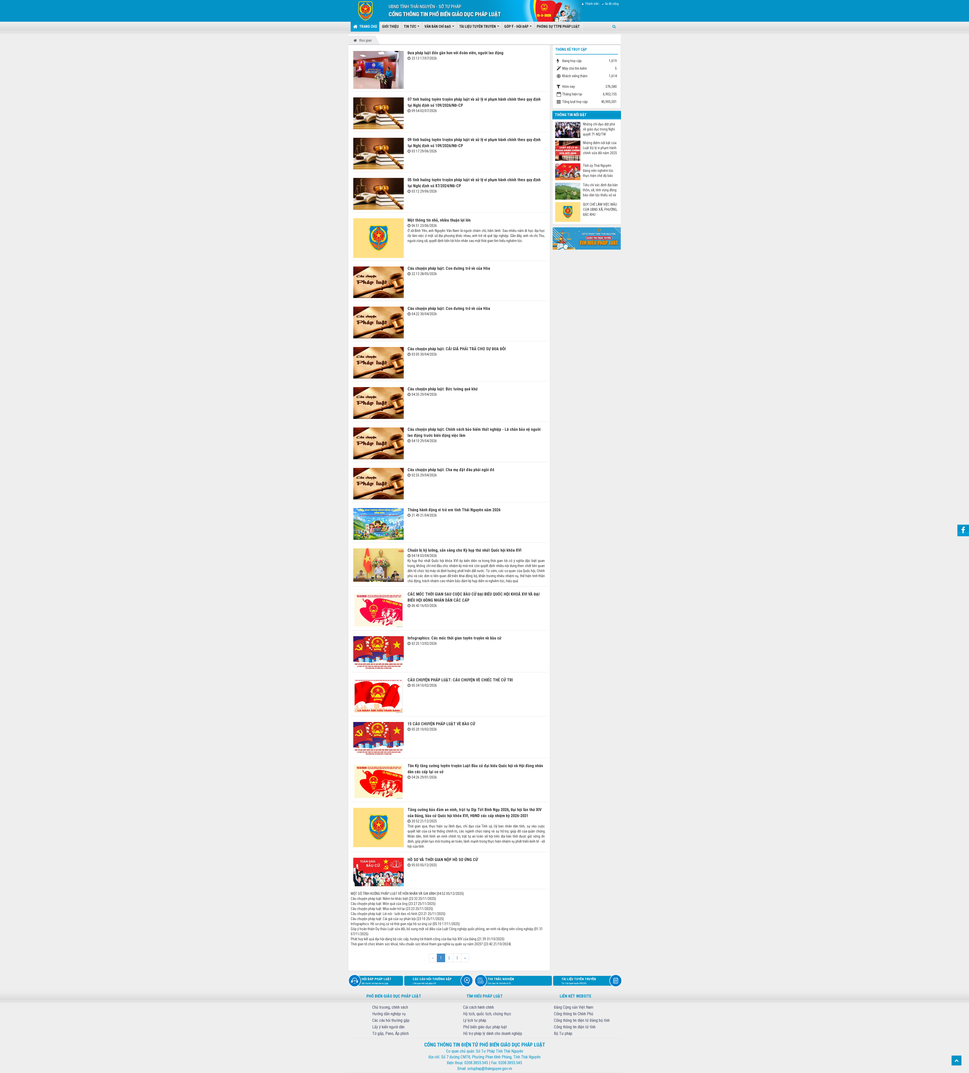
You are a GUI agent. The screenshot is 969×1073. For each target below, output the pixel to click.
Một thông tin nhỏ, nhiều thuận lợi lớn (439, 220)
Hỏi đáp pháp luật (376, 981)
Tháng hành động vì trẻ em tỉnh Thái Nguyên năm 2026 (454, 509)
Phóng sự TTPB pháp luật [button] (558, 26)
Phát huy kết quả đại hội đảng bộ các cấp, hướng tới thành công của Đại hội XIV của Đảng (413, 939)
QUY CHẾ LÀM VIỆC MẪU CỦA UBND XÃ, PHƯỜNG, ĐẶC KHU (600, 209)
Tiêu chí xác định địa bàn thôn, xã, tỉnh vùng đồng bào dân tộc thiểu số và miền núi (600, 190)
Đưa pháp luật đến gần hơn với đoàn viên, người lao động (455, 52)
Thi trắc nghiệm (501, 981)
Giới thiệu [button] (390, 26)
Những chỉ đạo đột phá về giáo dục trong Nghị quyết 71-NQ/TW (599, 129)
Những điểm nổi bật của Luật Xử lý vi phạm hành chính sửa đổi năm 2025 (600, 148)
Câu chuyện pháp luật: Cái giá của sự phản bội (383, 919)
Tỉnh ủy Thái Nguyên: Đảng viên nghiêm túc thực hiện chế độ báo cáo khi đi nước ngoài (598, 171)
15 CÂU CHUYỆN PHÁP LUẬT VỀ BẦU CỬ (441, 723)
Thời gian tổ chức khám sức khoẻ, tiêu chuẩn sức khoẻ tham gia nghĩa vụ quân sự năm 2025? (417, 944)
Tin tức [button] (410, 26)
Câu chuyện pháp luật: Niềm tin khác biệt (379, 899)
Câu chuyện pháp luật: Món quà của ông (379, 904)
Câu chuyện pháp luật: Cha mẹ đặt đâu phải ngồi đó (451, 469)
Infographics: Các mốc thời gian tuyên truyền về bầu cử (454, 638)
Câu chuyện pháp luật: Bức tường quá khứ (443, 389)
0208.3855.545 (476, 1062)
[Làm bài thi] (587, 238)
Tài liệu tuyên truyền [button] (478, 26)
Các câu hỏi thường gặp (432, 981)
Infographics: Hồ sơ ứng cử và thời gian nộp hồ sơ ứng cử (391, 924)
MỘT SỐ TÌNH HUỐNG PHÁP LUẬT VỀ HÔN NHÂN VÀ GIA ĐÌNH (393, 894)
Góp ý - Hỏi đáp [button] (516, 26)
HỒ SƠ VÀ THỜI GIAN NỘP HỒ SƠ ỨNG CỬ (443, 859)
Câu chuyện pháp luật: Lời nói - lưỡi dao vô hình (384, 914)
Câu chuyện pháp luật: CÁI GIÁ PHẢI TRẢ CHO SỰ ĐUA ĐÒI (457, 348)
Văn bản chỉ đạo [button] (438, 26)
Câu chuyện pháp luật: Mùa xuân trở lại (378, 909)
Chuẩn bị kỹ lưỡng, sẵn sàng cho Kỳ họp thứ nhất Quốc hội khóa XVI (464, 550)
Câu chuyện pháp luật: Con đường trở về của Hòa (449, 268)
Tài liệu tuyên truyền (578, 981)
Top (956, 1060)
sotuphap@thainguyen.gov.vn (489, 1068)
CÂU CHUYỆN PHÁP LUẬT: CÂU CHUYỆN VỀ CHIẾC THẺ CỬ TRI (460, 680)
